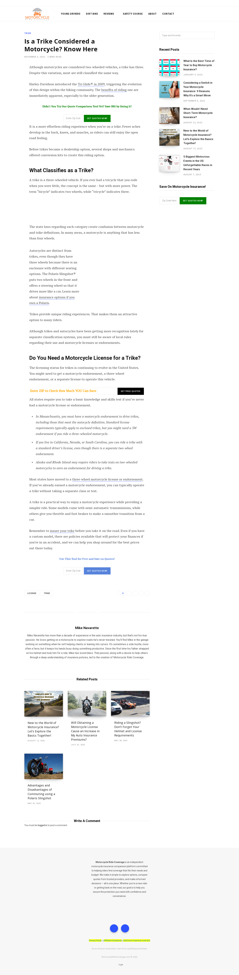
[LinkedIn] (141, 593)
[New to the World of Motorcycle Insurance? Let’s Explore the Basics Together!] (43, 704)
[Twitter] (114, 928)
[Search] (213, 13)
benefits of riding (114, 90)
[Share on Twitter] (135, 593)
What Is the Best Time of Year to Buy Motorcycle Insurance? (198, 65)
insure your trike (62, 531)
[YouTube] (125, 928)
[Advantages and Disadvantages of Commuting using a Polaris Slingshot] (43, 766)
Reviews (109, 14)
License (31, 593)
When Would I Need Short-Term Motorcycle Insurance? (198, 113)
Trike (27, 33)
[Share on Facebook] (129, 593)
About (152, 14)
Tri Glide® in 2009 (91, 84)
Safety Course (133, 14)
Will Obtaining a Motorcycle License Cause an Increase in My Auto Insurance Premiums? (85, 731)
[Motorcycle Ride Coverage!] (37, 14)
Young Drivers (70, 14)
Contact (168, 14)
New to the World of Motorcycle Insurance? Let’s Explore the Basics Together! (198, 137)
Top (120, 965)
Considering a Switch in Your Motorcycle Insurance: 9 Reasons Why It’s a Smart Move (197, 89)
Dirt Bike (92, 14)
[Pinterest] (147, 593)
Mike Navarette (87, 628)
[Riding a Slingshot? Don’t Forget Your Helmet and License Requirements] (130, 703)
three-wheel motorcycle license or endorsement (107, 479)
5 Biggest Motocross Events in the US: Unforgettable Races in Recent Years (197, 163)
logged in (42, 825)
